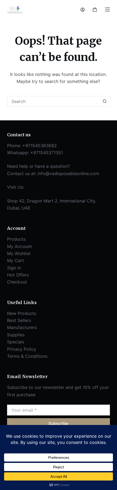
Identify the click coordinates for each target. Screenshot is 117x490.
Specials (15, 341)
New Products (21, 313)
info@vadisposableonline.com (68, 173)
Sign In (14, 267)
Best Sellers (19, 320)
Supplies (15, 334)
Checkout (17, 282)
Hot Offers (18, 275)
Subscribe (58, 423)
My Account (19, 246)
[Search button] (104, 101)
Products (16, 239)
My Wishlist (18, 253)
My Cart (15, 260)
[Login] (83, 10)
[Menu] (107, 9)
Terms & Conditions (27, 356)
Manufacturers (22, 327)
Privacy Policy (21, 349)
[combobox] (53, 101)
